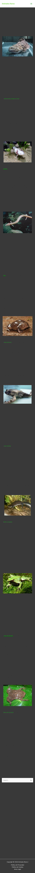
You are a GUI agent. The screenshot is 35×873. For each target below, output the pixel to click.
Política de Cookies (17, 867)
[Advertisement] (17, 79)
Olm (4, 275)
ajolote (5, 168)
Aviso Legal (17, 869)
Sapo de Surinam (8, 712)
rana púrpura (7, 342)
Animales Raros (8, 4)
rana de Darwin (8, 635)
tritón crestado (7, 522)
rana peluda (7, 446)
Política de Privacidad (17, 865)
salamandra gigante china (11, 98)
